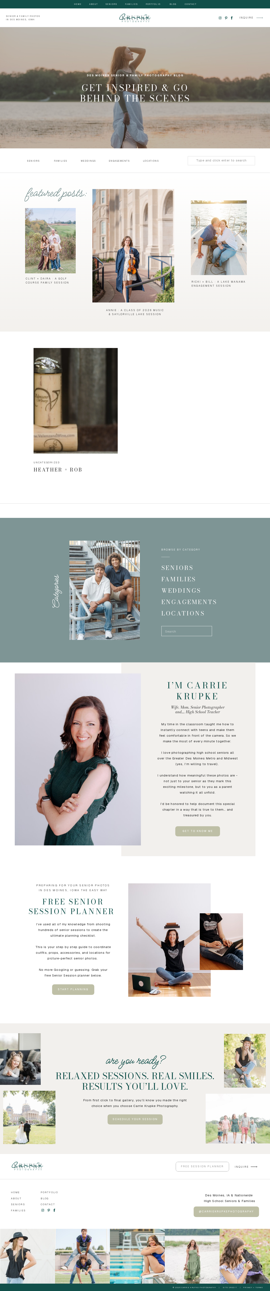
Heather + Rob (58, 469)
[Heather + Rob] (76, 401)
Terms (259, 1287)
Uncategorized (47, 462)
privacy (247, 1287)
